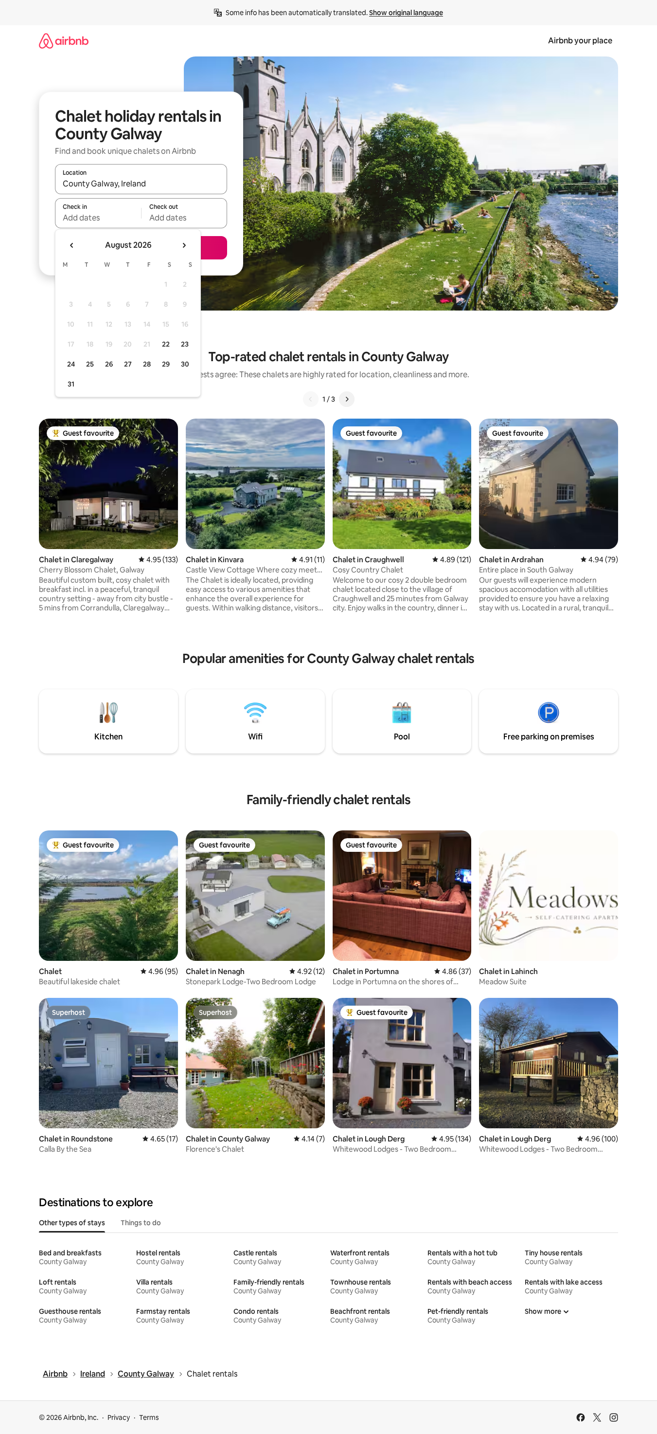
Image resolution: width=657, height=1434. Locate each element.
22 (166, 344)
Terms (149, 1417)
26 (109, 364)
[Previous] (311, 399)
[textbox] (98, 217)
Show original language (406, 12)
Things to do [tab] (141, 1222)
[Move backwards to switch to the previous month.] (72, 245)
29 (166, 364)
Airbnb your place (580, 41)
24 (71, 364)
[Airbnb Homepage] (64, 40)
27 (128, 364)
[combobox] (141, 183)
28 (147, 364)
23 (185, 344)
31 (71, 384)
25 (90, 364)
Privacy (118, 1417)
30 (185, 364)
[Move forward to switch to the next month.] (184, 245)
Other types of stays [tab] (72, 1222)
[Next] (347, 399)
